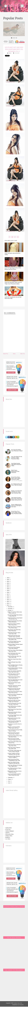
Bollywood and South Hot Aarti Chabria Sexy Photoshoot (14, 703)
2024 (8, 595)
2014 (8, 614)
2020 (8, 603)
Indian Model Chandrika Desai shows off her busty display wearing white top (16, 513)
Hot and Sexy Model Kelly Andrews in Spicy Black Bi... (15, 630)
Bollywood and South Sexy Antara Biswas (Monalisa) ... (15, 636)
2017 (8, 608)
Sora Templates (20, 1019)
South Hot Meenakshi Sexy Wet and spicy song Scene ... (14, 718)
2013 (8, 615)
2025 (8, 594)
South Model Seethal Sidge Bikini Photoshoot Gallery (16, 479)
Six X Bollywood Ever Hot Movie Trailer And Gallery (16, 499)
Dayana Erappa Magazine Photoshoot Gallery (15, 576)
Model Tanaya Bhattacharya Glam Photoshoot (15, 485)
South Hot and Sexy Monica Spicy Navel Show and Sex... (15, 706)
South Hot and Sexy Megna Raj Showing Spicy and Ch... (14, 736)
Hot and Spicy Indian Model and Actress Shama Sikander (14, 765)
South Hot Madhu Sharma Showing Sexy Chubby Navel (15, 680)
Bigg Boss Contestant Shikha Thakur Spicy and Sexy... (14, 742)
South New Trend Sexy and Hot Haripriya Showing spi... (14, 700)
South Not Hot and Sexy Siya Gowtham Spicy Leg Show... (14, 650)
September (10, 791)
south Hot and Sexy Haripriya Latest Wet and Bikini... (14, 662)
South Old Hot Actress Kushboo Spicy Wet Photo (14, 721)
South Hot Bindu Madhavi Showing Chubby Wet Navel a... (15, 683)
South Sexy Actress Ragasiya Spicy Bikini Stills (14, 762)
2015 (8, 612)
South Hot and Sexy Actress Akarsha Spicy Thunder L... (14, 748)
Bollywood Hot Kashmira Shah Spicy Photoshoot (14, 733)
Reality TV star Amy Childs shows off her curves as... (15, 627)
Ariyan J (10, 67)
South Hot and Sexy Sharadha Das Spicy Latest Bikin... (15, 709)
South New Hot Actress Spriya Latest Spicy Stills (14, 647)
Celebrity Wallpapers (9, 845)
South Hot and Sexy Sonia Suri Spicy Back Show (14, 759)
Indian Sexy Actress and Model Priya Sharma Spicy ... (14, 642)
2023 (8, 597)
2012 (8, 617)
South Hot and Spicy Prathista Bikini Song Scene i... (14, 639)
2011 (8, 619)
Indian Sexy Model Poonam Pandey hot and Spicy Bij (13, 777)
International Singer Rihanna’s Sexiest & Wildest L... (14, 771)
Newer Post (5, 368)
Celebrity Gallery (8, 850)
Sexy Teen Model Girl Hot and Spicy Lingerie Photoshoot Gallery (16, 472)
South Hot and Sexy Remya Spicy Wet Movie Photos (15, 751)
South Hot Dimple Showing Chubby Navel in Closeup (15, 745)
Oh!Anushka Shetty (9, 848)
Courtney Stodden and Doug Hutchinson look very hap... (14, 768)
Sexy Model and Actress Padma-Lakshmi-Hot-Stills (14, 783)
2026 (8, 592)
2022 (8, 599)
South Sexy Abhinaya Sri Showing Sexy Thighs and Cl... (15, 780)
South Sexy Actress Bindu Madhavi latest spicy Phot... (15, 665)
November (10, 622)
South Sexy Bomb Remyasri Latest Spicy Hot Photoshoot (15, 695)
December (10, 621)
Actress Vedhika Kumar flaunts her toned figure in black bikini (16, 520)
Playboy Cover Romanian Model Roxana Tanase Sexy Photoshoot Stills (16, 506)
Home (14, 368)
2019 (8, 604)
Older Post (22, 368)
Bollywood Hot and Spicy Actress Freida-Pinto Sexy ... (15, 786)
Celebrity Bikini (8, 842)
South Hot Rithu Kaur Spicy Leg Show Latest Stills (14, 671)
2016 (8, 610)
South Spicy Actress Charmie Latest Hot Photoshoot (14, 689)
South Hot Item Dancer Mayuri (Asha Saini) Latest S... (14, 692)
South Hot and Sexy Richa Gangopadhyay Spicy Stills (14, 774)
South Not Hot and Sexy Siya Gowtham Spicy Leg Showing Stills (14, 64)
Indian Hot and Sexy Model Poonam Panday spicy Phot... (14, 754)
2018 (8, 606)
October (10, 624)
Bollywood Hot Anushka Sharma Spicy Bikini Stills (14, 727)
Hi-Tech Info (7, 843)
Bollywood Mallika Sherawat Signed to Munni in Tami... (15, 659)
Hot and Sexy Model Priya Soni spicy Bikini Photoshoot (14, 656)
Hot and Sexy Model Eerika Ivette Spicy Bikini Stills (15, 730)
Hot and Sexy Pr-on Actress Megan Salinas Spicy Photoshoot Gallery (16, 526)
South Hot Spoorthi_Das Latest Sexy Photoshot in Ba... (14, 668)
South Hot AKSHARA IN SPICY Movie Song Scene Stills (14, 789)
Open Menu (22, 5)
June (9, 797)
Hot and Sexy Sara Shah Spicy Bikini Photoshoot (14, 644)
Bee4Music (7, 851)
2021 (8, 601)
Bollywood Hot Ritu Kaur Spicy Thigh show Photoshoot (14, 715)
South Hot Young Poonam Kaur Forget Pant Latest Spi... (14, 712)
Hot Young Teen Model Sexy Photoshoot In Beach (16, 465)
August (9, 793)
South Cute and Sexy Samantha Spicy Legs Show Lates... (14, 686)
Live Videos (7, 853)
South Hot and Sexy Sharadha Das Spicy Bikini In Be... (15, 653)
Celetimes (7, 846)
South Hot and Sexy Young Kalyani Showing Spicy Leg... (15, 633)
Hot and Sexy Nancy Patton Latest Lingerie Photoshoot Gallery (15, 492)
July (9, 795)
